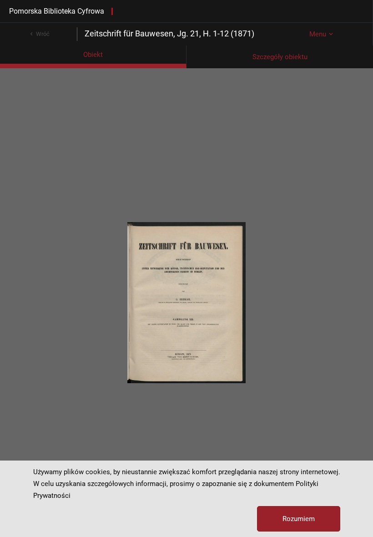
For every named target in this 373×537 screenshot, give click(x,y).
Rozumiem (298, 519)
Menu (317, 34)
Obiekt (93, 55)
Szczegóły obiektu (279, 57)
